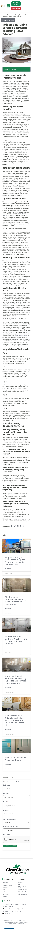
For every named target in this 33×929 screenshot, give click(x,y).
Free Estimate (16, 8)
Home (4, 15)
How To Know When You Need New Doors (16, 758)
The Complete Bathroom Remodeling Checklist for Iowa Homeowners (15, 600)
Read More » (8, 568)
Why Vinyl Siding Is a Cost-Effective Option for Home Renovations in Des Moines (15, 561)
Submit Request (10, 845)
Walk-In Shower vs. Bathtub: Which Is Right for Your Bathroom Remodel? (16, 640)
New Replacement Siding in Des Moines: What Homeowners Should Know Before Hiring (14, 720)
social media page (19, 519)
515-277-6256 (16, 3)
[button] (8, 5)
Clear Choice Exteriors (21, 335)
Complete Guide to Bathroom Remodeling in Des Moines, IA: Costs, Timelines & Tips (16, 680)
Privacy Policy (20, 923)
